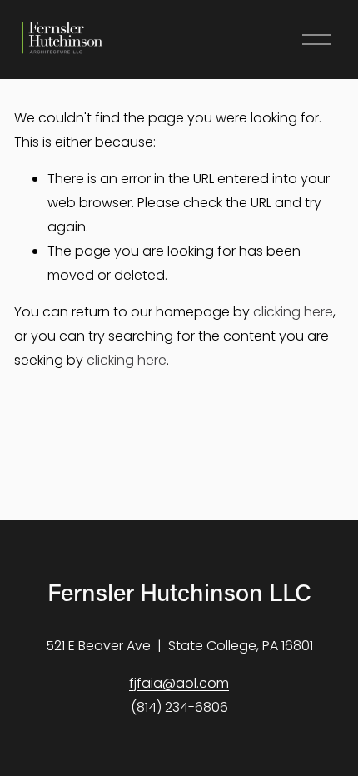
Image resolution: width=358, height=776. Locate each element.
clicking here (293, 311)
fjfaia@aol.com (179, 683)
